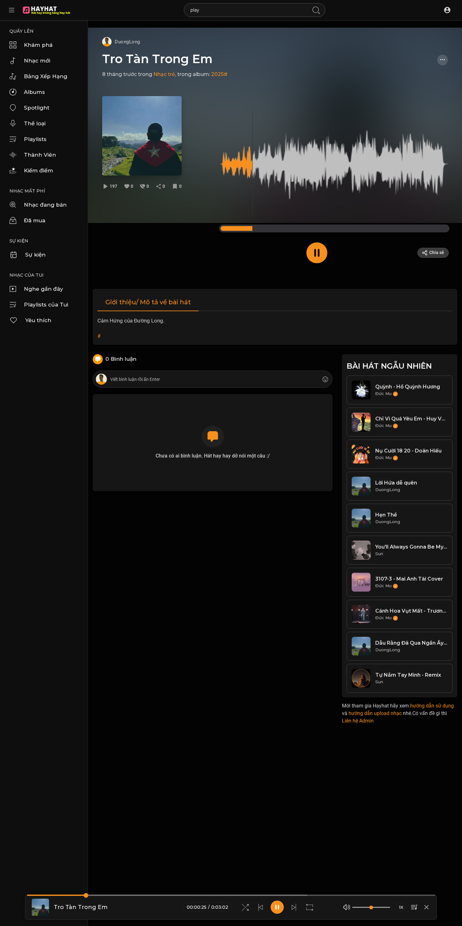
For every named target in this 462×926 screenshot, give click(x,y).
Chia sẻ (436, 252)
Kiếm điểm (38, 170)
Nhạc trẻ (164, 74)
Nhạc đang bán (45, 205)
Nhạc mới (37, 60)
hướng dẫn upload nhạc (375, 713)
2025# (219, 74)
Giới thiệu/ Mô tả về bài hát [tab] (148, 302)
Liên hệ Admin (358, 721)
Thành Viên (40, 155)
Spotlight (36, 108)
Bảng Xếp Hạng (45, 76)
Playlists (35, 139)
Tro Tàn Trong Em (157, 58)
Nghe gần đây (43, 289)
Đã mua (34, 220)
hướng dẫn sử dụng (432, 706)
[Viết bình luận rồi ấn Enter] (212, 379)
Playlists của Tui (46, 304)
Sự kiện (35, 255)
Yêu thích (38, 320)
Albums (34, 92)
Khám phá (38, 45)
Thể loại (35, 123)
